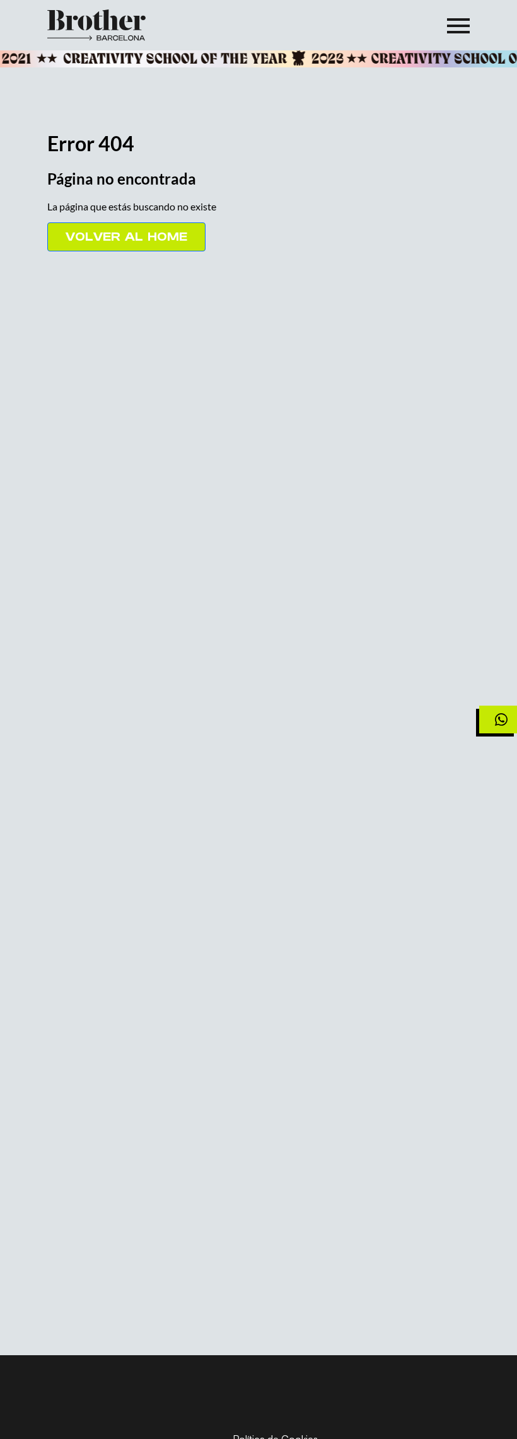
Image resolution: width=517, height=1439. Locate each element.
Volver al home (126, 236)
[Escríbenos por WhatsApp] (498, 719)
